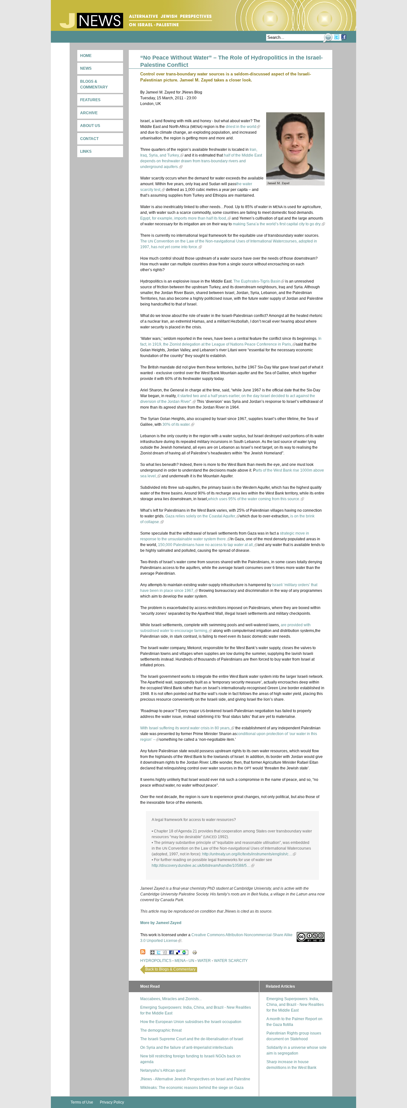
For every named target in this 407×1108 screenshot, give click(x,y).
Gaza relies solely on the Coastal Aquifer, (200, 516)
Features (90, 100)
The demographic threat (161, 1030)
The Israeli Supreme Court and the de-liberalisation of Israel (191, 1039)
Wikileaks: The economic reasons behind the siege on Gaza (192, 1087)
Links (86, 151)
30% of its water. (176, 424)
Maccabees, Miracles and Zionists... (171, 999)
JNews (136, 20)
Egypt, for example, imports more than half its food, (183, 218)
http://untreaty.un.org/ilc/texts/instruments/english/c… (247, 854)
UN (191, 960)
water (204, 960)
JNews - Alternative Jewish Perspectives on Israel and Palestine (195, 1079)
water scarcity (231, 960)
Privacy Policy (112, 1102)
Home (86, 55)
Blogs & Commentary (94, 84)
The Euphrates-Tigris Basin (256, 281)
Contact (89, 139)
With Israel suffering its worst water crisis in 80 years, (185, 728)
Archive (89, 113)
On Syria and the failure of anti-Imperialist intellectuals (186, 1047)
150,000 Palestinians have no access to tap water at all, (206, 545)
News (86, 68)
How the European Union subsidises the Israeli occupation (190, 1022)
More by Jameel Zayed (160, 923)
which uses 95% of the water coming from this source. (254, 499)
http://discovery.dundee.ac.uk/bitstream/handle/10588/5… (201, 865)
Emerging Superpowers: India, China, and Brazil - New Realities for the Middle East (295, 1005)
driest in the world (241, 126)
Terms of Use (82, 1102)
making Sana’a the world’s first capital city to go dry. (277, 224)
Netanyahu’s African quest (162, 1070)
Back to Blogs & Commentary (170, 969)
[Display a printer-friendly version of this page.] (194, 952)
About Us (90, 125)
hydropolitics (155, 960)
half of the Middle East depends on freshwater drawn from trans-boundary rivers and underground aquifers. (201, 161)
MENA (180, 960)
